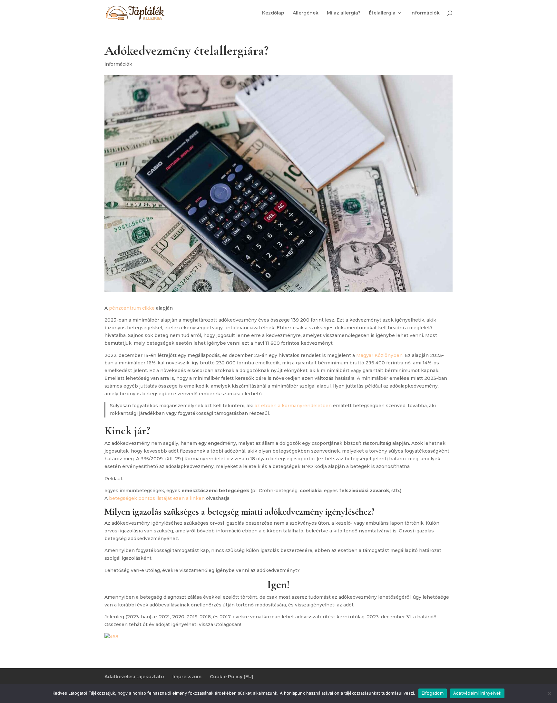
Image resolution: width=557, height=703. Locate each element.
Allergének (305, 13)
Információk (425, 13)
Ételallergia (382, 13)
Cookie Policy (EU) (231, 677)
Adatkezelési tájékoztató (134, 677)
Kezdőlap (273, 13)
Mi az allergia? (343, 13)
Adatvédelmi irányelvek (477, 693)
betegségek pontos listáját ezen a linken (157, 498)
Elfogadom (433, 693)
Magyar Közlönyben (379, 355)
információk (118, 64)
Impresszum (186, 677)
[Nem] (549, 693)
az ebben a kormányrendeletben (293, 405)
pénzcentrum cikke (132, 308)
